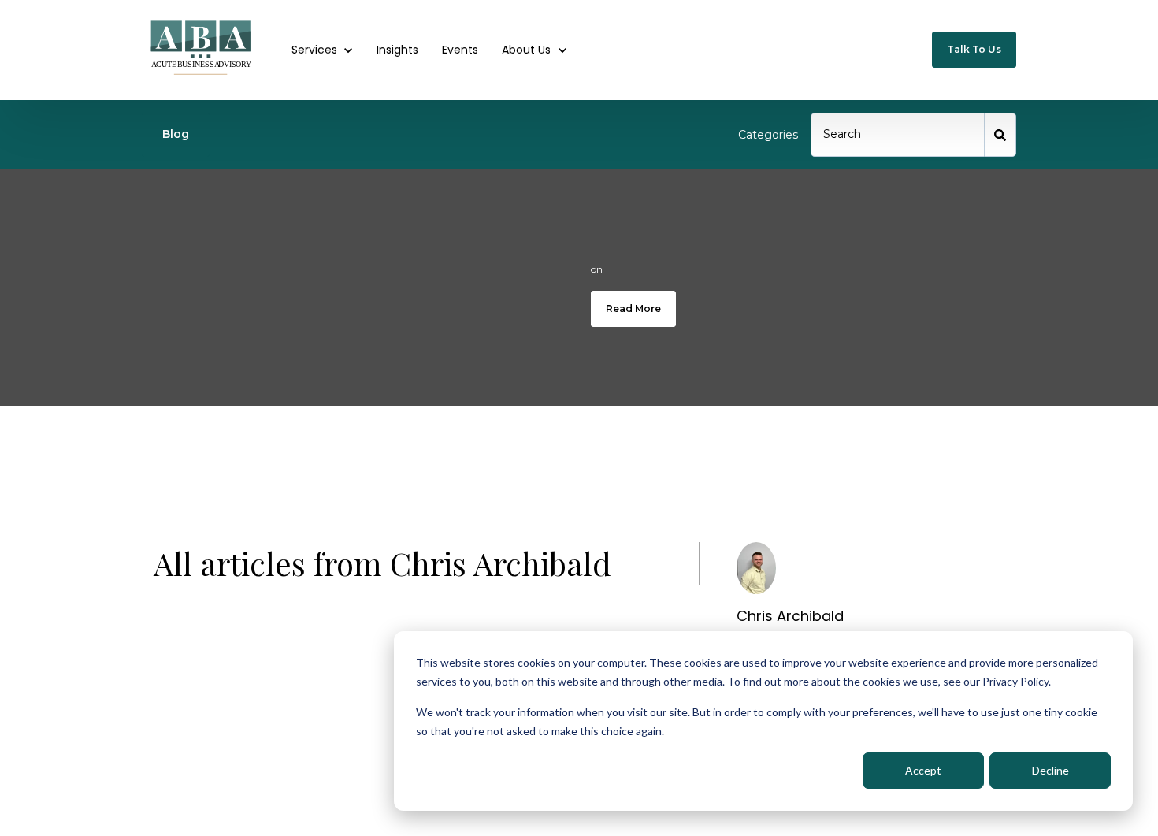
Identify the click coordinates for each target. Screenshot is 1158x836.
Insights (397, 50)
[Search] (1000, 135)
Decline (1050, 770)
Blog (175, 134)
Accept (923, 770)
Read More (633, 308)
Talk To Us (974, 49)
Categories (768, 135)
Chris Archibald (790, 616)
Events (460, 50)
